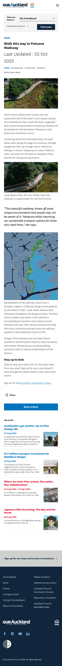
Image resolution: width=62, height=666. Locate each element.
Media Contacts (42, 576)
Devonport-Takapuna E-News (35, 383)
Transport (40, 68)
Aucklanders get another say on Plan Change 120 (26, 427)
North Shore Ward (12, 72)
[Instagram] (12, 634)
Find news (46, 26)
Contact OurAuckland (14, 600)
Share (12, 395)
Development (17, 68)
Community (30, 68)
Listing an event (11, 594)
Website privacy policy (45, 582)
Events (6, 588)
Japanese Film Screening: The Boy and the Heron (30, 511)
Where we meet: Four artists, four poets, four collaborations (28, 483)
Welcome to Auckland (45, 597)
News (7, 38)
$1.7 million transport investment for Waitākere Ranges (26, 455)
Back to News (31, 406)
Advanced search (16, 26)
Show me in (11, 18)
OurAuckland (9, 576)
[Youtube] (20, 634)
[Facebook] (4, 634)
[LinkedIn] (28, 634)
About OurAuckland (13, 605)
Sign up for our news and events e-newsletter (29, 558)
